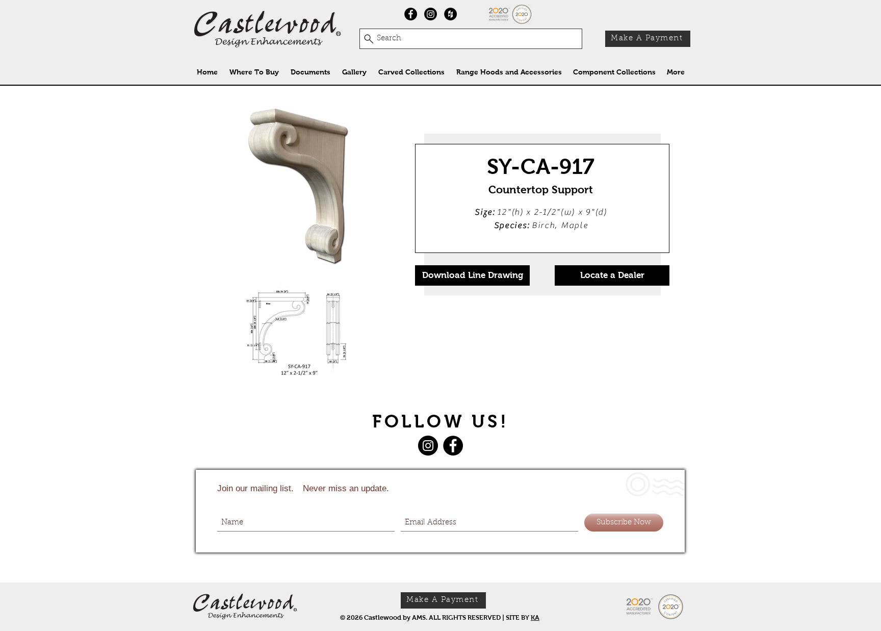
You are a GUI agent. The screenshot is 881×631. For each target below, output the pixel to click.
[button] (411, 72)
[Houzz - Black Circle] (450, 14)
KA (535, 617)
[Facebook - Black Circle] (410, 14)
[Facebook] (453, 446)
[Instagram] (430, 14)
